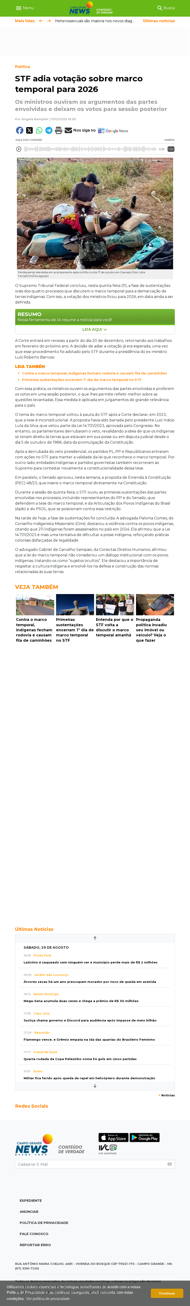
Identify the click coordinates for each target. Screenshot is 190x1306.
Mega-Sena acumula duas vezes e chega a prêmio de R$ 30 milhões (81, 1001)
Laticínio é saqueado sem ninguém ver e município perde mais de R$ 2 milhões (91, 962)
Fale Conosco (34, 1234)
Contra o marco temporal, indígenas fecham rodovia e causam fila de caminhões (94, 373)
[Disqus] (95, 708)
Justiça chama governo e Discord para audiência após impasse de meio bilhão (90, 1020)
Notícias (166, 1095)
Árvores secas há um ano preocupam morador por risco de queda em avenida (90, 982)
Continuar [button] (167, 1293)
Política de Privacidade (44, 1223)
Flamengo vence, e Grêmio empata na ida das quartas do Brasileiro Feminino (89, 1039)
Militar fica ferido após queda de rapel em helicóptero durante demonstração (89, 1078)
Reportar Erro (35, 1245)
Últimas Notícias (34, 929)
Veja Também (36, 587)
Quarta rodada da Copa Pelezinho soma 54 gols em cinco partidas (80, 1059)
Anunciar (29, 1212)
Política (22, 66)
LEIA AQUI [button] (92, 329)
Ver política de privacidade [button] (48, 1299)
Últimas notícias (159, 21)
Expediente (31, 1201)
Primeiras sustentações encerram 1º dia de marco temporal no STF (82, 379)
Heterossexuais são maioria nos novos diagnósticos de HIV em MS (114, 21)
